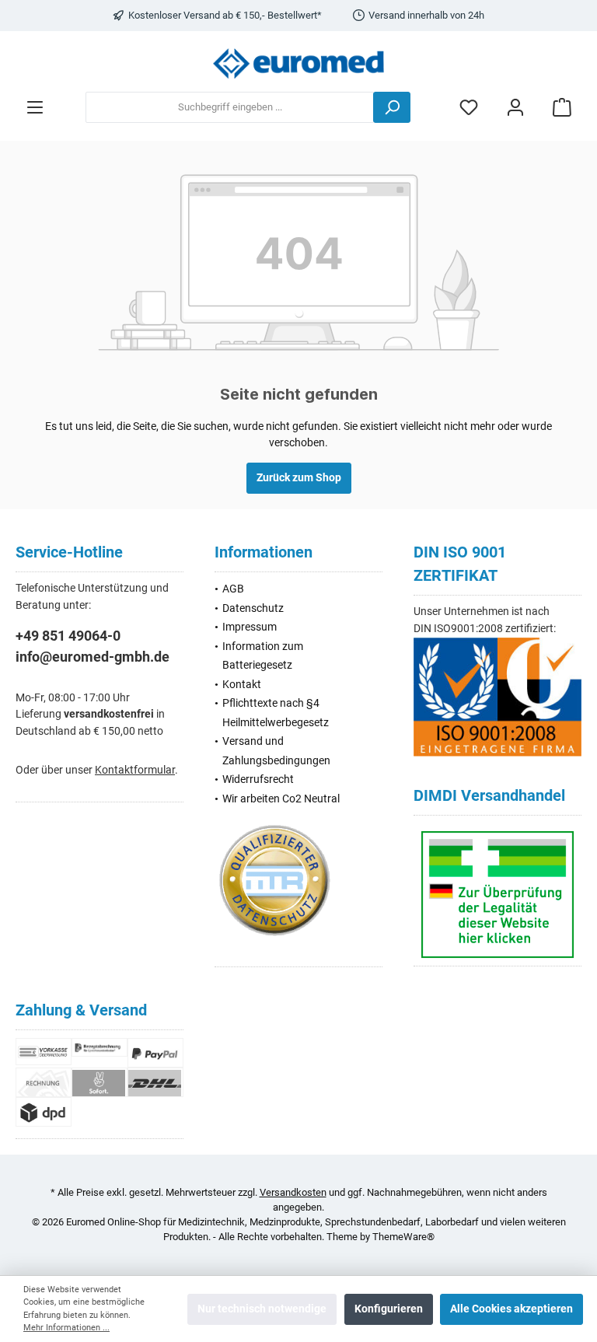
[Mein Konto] (515, 108)
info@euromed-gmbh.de (92, 656)
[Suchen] (391, 107)
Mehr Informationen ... (66, 1328)
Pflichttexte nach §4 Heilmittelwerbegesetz (275, 713)
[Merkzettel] (468, 108)
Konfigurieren (388, 1309)
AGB (233, 589)
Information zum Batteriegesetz (262, 656)
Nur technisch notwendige (261, 1309)
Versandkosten (293, 1192)
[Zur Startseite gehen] (298, 63)
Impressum (249, 627)
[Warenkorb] (562, 108)
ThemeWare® (403, 1236)
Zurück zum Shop (299, 477)
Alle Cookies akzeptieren (511, 1309)
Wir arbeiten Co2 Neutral (281, 799)
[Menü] (35, 108)
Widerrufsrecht (258, 779)
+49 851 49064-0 (68, 635)
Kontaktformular (135, 770)
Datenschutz (253, 608)
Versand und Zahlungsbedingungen (276, 751)
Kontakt (241, 684)
